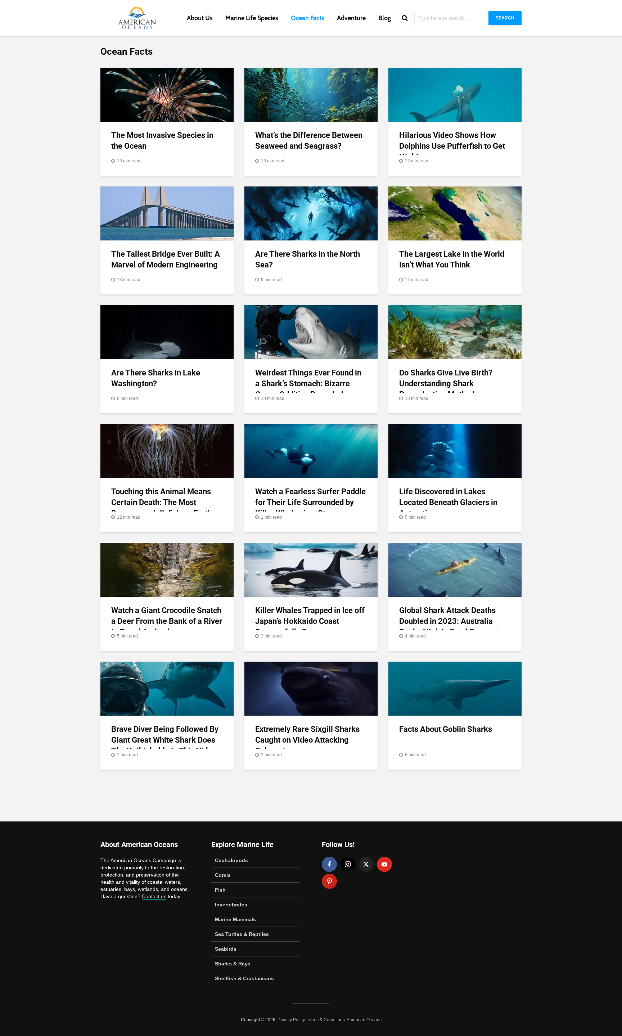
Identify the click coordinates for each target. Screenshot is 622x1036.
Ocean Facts (307, 18)
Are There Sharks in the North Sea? (307, 259)
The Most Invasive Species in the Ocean (162, 140)
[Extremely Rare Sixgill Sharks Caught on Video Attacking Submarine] (311, 688)
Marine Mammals (235, 919)
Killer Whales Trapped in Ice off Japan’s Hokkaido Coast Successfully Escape (310, 621)
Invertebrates (231, 904)
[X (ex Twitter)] (366, 864)
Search (505, 18)
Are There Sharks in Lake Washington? (155, 378)
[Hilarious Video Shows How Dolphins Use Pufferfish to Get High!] (455, 94)
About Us (200, 18)
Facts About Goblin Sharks (445, 729)
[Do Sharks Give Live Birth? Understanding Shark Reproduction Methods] (455, 331)
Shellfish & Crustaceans (244, 978)
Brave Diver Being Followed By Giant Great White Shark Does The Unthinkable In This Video (164, 740)
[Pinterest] (329, 881)
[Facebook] (329, 864)
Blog (384, 18)
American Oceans (364, 1019)
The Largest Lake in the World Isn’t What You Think (451, 259)
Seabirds (225, 949)
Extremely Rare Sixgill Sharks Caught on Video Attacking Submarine (307, 740)
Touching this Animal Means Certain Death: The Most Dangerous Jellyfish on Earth (161, 502)
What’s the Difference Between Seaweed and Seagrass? (308, 140)
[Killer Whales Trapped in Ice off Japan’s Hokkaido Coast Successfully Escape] (311, 569)
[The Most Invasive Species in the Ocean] (167, 94)
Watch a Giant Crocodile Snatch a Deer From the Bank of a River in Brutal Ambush (166, 621)
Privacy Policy (291, 1019)
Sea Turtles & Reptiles (242, 934)
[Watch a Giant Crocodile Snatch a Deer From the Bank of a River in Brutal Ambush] (167, 569)
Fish (220, 890)
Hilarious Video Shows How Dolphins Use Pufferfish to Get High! (452, 146)
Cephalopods (231, 860)
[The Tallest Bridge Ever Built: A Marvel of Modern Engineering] (167, 213)
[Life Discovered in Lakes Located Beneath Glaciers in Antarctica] (455, 450)
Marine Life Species (251, 18)
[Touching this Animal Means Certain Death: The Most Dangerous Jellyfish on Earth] (167, 450)
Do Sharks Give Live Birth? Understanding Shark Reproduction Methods (445, 383)
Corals (223, 875)
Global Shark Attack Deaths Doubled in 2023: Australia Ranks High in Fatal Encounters (454, 621)
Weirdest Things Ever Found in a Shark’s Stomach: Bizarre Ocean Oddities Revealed (308, 383)
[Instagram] (347, 864)
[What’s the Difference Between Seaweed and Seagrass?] (311, 94)
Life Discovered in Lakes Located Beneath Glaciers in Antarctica (448, 502)
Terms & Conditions (326, 1019)
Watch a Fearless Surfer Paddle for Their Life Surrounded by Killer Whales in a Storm (310, 502)
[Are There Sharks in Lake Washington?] (167, 331)
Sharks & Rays (233, 964)
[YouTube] (384, 864)
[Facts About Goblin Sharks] (455, 688)
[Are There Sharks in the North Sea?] (311, 213)
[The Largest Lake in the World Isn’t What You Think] (455, 213)
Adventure (351, 18)
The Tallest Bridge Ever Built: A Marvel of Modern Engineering (165, 259)
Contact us (154, 896)
